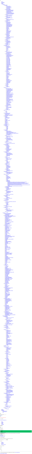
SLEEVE (7, 162)
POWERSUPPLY (8, 109)
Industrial (4, 4)
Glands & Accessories (7, 53)
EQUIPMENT (6, 238)
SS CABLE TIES (8, 134)
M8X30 (7, 204)
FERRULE (7, 165)
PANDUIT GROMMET (8, 321)
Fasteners (5, 345)
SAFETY (6, 293)
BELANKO (7, 359)
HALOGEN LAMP (7, 271)
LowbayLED (6, 40)
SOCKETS (6, 224)
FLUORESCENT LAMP (7, 270)
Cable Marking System (7, 393)
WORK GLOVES (7, 289)
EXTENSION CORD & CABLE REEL (9, 221)
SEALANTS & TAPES (6, 305)
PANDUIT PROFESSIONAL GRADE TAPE (11, 201)
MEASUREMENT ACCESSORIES (9, 278)
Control (5, 87)
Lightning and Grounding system (8, 186)
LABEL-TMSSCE (8, 400)
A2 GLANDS (7, 57)
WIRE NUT (7, 168)
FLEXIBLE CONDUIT (7, 120)
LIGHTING (6, 245)
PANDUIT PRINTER (8, 397)
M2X (7, 129)
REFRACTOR (8, 32)
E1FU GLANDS (8, 59)
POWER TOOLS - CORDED (8, 253)
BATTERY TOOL (7, 227)
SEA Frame (7, 145)
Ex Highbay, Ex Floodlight (8, 9)
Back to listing (1, 435)
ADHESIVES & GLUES (7, 307)
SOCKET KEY (8, 33)
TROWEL (6, 261)
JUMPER (7, 388)
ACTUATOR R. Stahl (8, 88)
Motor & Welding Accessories (7, 195)
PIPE (5, 250)
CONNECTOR (8, 73)
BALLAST (7, 27)
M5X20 (7, 203)
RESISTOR (7, 108)
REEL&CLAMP (8, 177)
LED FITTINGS (7, 274)
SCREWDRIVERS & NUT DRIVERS (9, 257)
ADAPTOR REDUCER (8, 68)
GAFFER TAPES (7, 308)
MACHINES (6, 246)
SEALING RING (8, 81)
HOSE (6, 244)
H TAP (7, 161)
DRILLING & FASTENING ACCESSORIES (10, 236)
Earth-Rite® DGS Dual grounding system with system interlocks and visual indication (16, 182)
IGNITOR (6, 265)
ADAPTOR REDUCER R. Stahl (9, 55)
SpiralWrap (6, 141)
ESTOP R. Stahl (8, 92)
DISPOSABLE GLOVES (7, 288)
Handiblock (7, 147)
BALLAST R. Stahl (8, 22)
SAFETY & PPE (5, 287)
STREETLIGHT (8, 43)
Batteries (5, 407)
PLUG (7, 48)
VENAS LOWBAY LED (9, 15)
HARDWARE (6, 242)
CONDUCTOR (6, 232)
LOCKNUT (7, 65)
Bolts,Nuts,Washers (7, 202)
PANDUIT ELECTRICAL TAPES (8, 306)
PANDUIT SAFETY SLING (9, 395)
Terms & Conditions (2, 453)
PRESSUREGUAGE (7, 370)
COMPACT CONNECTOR (9, 387)
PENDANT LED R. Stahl (9, 16)
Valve (5, 369)
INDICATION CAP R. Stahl (9, 94)
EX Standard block (8, 146)
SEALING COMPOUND (9, 80)
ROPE (6, 255)
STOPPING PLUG (8, 82)
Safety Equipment (7, 187)
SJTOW (7, 127)
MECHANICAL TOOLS (7, 247)
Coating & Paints (7, 199)
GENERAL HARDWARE (8, 241)
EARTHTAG (7, 66)
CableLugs (6, 152)
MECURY (7, 378)
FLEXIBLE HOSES (7, 301)
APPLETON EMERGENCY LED (10, 19)
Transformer (6, 406)
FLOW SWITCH (8, 189)
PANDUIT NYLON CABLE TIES (10, 317)
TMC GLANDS (8, 63)
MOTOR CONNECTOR (9, 158)
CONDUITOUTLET (8, 348)
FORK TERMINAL (8, 166)
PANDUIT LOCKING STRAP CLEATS (10, 143)
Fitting (4, 346)
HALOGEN (7, 377)
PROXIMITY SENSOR (8, 340)
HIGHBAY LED (8, 42)
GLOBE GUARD (8, 31)
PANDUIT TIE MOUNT (9, 131)
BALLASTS (6, 266)
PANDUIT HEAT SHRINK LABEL (10, 386)
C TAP (7, 160)
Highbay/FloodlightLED (7, 41)
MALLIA (7, 362)
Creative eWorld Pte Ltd (17, 452)
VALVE (6, 262)
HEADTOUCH (8, 34)
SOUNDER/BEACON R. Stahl (9, 191)
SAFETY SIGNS (7, 295)
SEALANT (6, 303)
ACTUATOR (7, 101)
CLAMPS (6, 231)
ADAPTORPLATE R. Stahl (9, 90)
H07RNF (7, 326)
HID (5, 211)
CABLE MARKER (8, 173)
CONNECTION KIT (7, 117)
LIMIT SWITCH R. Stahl (9, 95)
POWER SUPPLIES (7, 223)
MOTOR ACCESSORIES (8, 248)
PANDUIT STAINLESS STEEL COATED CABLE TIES (12, 133)
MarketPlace (3, 410)
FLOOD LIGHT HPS (8, 11)
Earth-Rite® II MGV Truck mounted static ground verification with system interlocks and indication (17, 183)
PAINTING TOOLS (7, 285)
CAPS (7, 140)
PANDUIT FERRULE (8, 389)
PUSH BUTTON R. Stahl (9, 97)
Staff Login (6, 453)
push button (3, 424)
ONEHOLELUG (8, 383)
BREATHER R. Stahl (8, 56)
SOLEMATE (7, 176)
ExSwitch (6, 51)
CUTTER (6, 234)
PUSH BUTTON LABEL (9, 341)
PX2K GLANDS (8, 61)
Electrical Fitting (5, 45)
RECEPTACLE (8, 86)
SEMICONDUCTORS (7, 258)
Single (7, 21)
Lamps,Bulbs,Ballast (6, 371)
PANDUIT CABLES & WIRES (8, 216)
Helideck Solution (6, 124)
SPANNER (7, 67)
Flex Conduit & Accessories (8, 138)
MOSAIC (7, 363)
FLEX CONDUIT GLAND (9, 74)
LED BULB (7, 336)
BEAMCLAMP (8, 157)
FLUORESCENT (8, 374)
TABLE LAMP (6, 281)
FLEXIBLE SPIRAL (8, 349)
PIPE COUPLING (8, 79)
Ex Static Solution (7, 174)
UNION (7, 83)
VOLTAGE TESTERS (7, 315)
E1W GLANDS (8, 58)
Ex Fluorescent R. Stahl (8, 6)
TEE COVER (7, 322)
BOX (7, 50)
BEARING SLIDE (7, 228)
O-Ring (7, 78)
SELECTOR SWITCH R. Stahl (9, 99)
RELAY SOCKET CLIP (9, 343)
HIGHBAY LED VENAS (9, 12)
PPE (5, 292)
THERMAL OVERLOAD (9, 344)
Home (2, 1)
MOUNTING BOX (8, 339)
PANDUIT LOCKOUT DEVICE (9, 194)
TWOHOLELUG (8, 155)
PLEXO (7, 364)
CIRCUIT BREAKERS (7, 219)
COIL (7, 355)
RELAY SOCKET (8, 342)
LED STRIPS (6, 275)
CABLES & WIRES (7, 218)
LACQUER (6, 284)
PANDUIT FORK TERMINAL (9, 390)
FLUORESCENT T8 (8, 375)
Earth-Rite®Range (8, 181)
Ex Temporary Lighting (7, 37)
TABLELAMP (8, 381)
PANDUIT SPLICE (8, 384)
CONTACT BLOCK (8, 330)
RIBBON (7, 401)
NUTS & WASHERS (7, 249)
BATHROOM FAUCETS (7, 299)
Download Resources (4, 444)
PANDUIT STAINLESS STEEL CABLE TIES (11, 132)
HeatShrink (6, 163)
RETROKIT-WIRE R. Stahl (9, 25)
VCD (5, 263)
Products (2, 3)
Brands (2, 409)
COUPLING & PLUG (7, 233)
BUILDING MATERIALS (8, 229)
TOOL (6, 123)
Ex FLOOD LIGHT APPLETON (9, 10)
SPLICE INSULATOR (8, 159)
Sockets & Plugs (6, 353)
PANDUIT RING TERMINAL (9, 391)
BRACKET (7, 28)
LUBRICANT (7, 150)
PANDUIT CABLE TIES (7, 217)
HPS (6, 208)
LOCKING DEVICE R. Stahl (9, 96)
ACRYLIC (6, 225)
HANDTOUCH (8, 35)
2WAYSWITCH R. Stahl (9, 52)
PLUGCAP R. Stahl (8, 47)
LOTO (6, 193)
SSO (6, 367)
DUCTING (7, 360)
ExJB (4, 110)
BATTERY (7, 178)
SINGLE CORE (8, 169)
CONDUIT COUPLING (9, 347)
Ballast (6, 207)
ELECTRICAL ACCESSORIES (8, 300)
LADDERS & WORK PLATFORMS (9, 290)
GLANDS (6, 119)
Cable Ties (6, 130)
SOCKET (7, 84)
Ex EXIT (6, 18)
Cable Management (6, 316)
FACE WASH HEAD (8, 188)
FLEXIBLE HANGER (8, 30)
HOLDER (7, 335)
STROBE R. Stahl (8, 192)
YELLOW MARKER (8, 396)
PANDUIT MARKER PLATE (9, 172)
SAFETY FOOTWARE (7, 294)
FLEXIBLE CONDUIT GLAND (9, 323)
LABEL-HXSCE (8, 399)
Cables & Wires (5, 125)
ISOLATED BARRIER (8, 107)
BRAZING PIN (8, 197)
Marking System (5, 171)
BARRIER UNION (8, 64)
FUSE (7, 106)
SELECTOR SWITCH (8, 105)
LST (6, 338)
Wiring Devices (6, 85)
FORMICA (6, 239)
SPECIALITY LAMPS (7, 280)
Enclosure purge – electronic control (8, 115)
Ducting (6, 135)
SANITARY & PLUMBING (7, 298)
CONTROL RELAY (8, 331)
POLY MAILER (7, 252)
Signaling (6, 190)
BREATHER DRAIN (8, 69)
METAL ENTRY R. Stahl (9, 26)
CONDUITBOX (8, 72)
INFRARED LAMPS (7, 272)
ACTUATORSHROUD (8, 102)
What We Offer (3, 2)
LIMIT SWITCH (8, 103)
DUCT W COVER (8, 137)
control (2, 423)
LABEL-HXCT (8, 398)
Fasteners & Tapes (6, 200)
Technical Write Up (5, 411)
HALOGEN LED (8, 376)
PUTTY (7, 70)
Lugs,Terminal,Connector (6, 151)
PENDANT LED (8, 17)
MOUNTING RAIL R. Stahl (9, 24)
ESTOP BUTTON (8, 332)
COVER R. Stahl (8, 23)
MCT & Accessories (6, 144)
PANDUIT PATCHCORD (9, 206)
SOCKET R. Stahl (8, 46)
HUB (7, 75)
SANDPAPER (6, 256)
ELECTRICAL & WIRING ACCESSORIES (8, 215)
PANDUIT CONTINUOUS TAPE (10, 394)
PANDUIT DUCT (8, 319)
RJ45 (7, 366)
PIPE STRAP (6, 121)
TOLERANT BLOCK (8, 149)
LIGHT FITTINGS (7, 276)
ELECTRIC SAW (7, 237)
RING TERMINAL (8, 167)
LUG (7, 356)
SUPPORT (6, 260)
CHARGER (7, 36)
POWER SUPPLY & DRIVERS (8, 279)
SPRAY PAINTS (7, 286)
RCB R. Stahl (7, 98)
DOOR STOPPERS (7, 235)
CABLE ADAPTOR (8, 354)
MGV (7, 175)
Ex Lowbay (6, 14)
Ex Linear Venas (8, 8)
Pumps (6, 405)
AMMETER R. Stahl (8, 91)
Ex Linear (6, 5)
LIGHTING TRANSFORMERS (8, 277)
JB (6, 111)
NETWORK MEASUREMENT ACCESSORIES (10, 314)
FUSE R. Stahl (7, 93)
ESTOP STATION (8, 333)
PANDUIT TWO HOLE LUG (9, 154)
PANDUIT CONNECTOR (9, 153)
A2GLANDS (7, 71)
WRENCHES (6, 264)
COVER (7, 29)
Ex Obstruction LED (7, 20)
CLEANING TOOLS (7, 214)
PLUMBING (6, 302)
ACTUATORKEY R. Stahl (9, 89)
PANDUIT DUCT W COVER (9, 136)
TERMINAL (6, 122)
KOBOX (7, 76)
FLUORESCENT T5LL (8, 210)
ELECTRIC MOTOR (7, 220)
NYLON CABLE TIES (8, 318)
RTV (7, 328)
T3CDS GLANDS (8, 62)
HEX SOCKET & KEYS (7, 243)
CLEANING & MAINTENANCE (7, 213)
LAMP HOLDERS (7, 273)
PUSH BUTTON (8, 104)
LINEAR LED (8, 38)
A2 (6, 352)
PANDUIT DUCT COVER (9, 320)
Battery (6, 408)
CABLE (6, 116)
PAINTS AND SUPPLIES (6, 283)
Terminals (6, 164)
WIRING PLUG (8, 368)
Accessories (7, 148)
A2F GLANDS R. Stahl (8, 54)
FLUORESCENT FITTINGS (8, 269)
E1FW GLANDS (8, 60)
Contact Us (3, 443)
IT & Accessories (5, 205)
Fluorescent (6, 209)
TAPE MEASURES (7, 311)
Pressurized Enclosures (7, 113)
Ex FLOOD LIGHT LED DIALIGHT (10, 13)
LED (5, 379)
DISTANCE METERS (7, 312)
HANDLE (7, 49)
